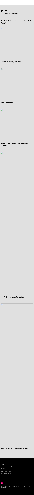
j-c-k (4, 10)
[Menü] (3, 2)
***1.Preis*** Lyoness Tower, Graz (12, 297)
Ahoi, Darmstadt (7, 102)
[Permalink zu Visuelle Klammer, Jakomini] (17, 29)
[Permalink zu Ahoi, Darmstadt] (17, 69)
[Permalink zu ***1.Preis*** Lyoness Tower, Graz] (17, 153)
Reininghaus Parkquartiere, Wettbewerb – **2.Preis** (16, 144)
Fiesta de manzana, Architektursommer (15, 448)
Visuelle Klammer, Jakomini (11, 62)
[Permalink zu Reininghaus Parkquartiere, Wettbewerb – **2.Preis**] (17, 110)
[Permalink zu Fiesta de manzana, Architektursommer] (17, 305)
